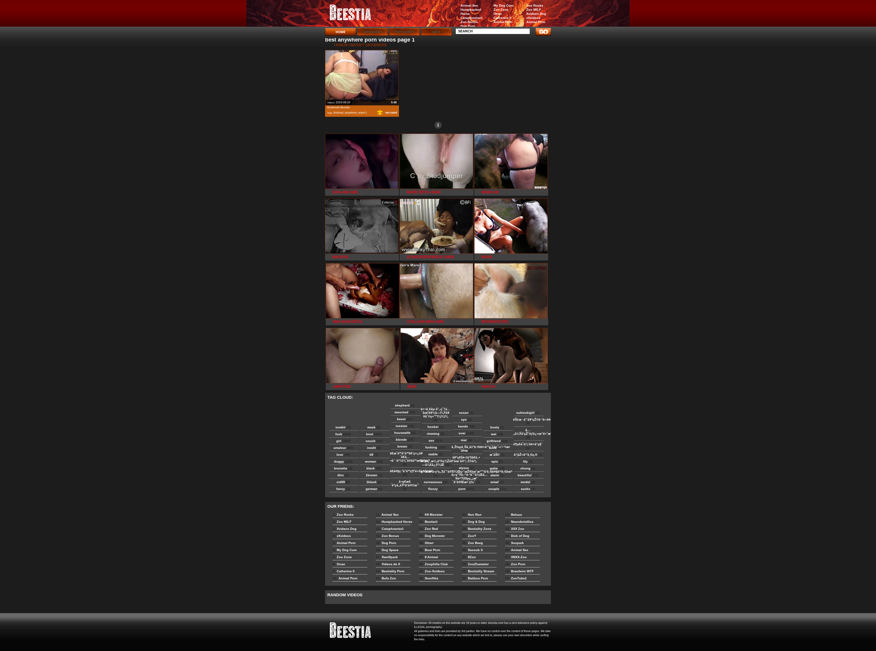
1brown (374, 475)
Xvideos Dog (536, 14)
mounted (404, 412)
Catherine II (502, 18)
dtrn (343, 475)
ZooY (469, 536)
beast (404, 419)
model (528, 482)
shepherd (405, 405)
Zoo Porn (515, 564)
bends (466, 426)
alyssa (466, 468)
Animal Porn (535, 22)
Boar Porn (429, 550)
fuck (343, 434)
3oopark (514, 543)
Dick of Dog (517, 536)
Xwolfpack (387, 557)
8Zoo (469, 557)
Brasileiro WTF (519, 571)
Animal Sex (469, 5)
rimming (435, 433)
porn (466, 489)
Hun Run (472, 514)
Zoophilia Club (433, 564)
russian (405, 426)
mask (374, 427)
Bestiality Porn (390, 571)
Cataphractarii (471, 18)
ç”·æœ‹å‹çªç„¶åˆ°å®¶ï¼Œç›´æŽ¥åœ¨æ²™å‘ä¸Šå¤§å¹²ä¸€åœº (437, 473)
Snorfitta (428, 578)
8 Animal (428, 557)
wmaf (497, 482)
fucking (435, 447)
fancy (343, 489)
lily (528, 461)
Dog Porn (468, 26)
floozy (435, 489)
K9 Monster (431, 514)
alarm (497, 475)
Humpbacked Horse (471, 12)
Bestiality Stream (478, 571)
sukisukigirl (528, 412)
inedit (374, 448)
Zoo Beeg (472, 543)
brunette (343, 468)
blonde (405, 439)
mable (435, 454)
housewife (404, 433)
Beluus (513, 514)
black (374, 468)
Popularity (404, 32)
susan (466, 412)
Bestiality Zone (476, 529)
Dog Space (387, 550)
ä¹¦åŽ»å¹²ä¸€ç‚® (528, 454)
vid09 (343, 482)
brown (404, 446)
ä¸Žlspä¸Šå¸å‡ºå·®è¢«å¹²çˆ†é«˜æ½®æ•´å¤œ (467, 448)
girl (343, 441)
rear (466, 440)
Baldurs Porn (475, 578)
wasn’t (362, 112)
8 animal (354, 14)
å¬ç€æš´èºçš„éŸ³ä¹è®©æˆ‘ (405, 485)
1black (374, 482)
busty (497, 427)
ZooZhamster (475, 564)
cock (497, 448)
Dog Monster (432, 536)
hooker (435, 427)
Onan (497, 14)
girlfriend (497, 441)
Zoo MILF (533, 9)
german (374, 489)
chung (527, 468)
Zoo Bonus (469, 22)
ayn (466, 419)
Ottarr (426, 543)
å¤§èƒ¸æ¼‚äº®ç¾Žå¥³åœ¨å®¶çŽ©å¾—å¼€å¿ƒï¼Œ (437, 462)
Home (340, 32)
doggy (343, 461)
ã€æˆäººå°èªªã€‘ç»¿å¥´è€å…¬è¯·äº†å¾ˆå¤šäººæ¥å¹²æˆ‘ (406, 458)
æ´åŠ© (497, 454)
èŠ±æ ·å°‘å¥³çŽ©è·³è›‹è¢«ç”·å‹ (529, 421)
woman (374, 461)
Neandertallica (519, 521)
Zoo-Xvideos (432, 571)
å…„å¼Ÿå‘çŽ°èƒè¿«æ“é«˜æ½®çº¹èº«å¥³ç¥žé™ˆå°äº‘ (529, 433)
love (343, 454)
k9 (374, 454)
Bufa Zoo (386, 578)
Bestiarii (428, 521)
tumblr (343, 427)
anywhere (351, 112)
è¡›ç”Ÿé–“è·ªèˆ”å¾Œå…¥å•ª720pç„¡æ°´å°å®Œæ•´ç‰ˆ (467, 478)
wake (497, 468)
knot (374, 434)
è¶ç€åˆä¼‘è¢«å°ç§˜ (527, 446)
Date (436, 32)
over (466, 433)
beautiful (528, 475)
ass (436, 440)
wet (497, 434)
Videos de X (388, 564)
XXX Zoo (514, 529)
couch (374, 441)
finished (338, 112)
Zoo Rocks (534, 5)
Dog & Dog (473, 521)
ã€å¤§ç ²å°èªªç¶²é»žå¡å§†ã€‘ (406, 473)
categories (372, 32)
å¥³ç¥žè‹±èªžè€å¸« (466, 459)
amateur (343, 448)
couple (497, 489)
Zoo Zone (500, 9)
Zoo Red (428, 529)
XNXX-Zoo (516, 557)
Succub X (472, 550)
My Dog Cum (503, 5)
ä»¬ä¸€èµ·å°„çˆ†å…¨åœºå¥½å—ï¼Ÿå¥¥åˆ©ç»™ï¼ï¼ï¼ (435, 414)
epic (497, 461)
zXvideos (533, 18)
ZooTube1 (516, 578)
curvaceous (435, 482)
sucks (528, 489)
